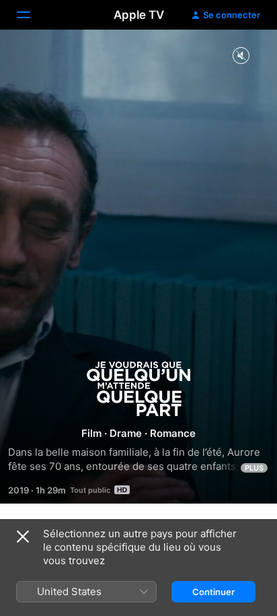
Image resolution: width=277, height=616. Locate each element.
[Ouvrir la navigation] (31, 15)
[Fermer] (23, 537)
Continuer (213, 591)
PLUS (254, 468)
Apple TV (139, 15)
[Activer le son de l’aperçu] (240, 56)
